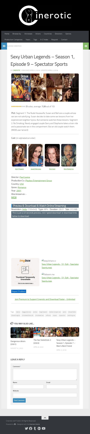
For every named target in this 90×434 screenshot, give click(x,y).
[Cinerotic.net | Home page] (45, 15)
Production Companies (13, 39)
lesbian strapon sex (55, 312)
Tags (35, 39)
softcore (48, 315)
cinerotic (16, 70)
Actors (38, 34)
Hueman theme (34, 424)
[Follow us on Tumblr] (35, 428)
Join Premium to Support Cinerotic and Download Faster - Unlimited (45, 299)
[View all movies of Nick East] (52, 165)
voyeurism (62, 315)
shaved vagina (15, 315)
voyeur (55, 315)
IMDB (13, 197)
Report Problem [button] (19, 291)
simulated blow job (27, 315)
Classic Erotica (14, 46)
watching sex (71, 315)
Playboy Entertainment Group (38, 180)
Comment (17, 367)
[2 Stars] (13, 106)
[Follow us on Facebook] (30, 428)
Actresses (28, 34)
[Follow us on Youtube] (43, 428)
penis (64, 312)
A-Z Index (44, 39)
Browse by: (17, 34)
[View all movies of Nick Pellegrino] (68, 165)
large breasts (43, 312)
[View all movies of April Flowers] (19, 165)
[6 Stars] (19, 106)
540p (24, 209)
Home (7, 34)
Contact (64, 39)
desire (18, 312)
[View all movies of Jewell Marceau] (35, 165)
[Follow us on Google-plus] (39, 428)
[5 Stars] (17, 106)
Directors (58, 34)
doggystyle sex (26, 312)
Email (48, 382)
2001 (19, 190)
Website (16, 391)
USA (22, 184)
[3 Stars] (14, 106)
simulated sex (39, 315)
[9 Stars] (23, 106)
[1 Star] (12, 106)
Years (28, 39)
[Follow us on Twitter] (26, 428)
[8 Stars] (21, 106)
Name (15, 382)
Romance (22, 187)
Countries (48, 34)
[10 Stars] (24, 106)
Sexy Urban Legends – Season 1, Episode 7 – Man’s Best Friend (65, 343)
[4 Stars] (16, 106)
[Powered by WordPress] (15, 424)
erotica (35, 312)
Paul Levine (25, 177)
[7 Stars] (20, 106)
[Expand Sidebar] (4, 46)
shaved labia (72, 312)
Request (54, 39)
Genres (68, 34)
